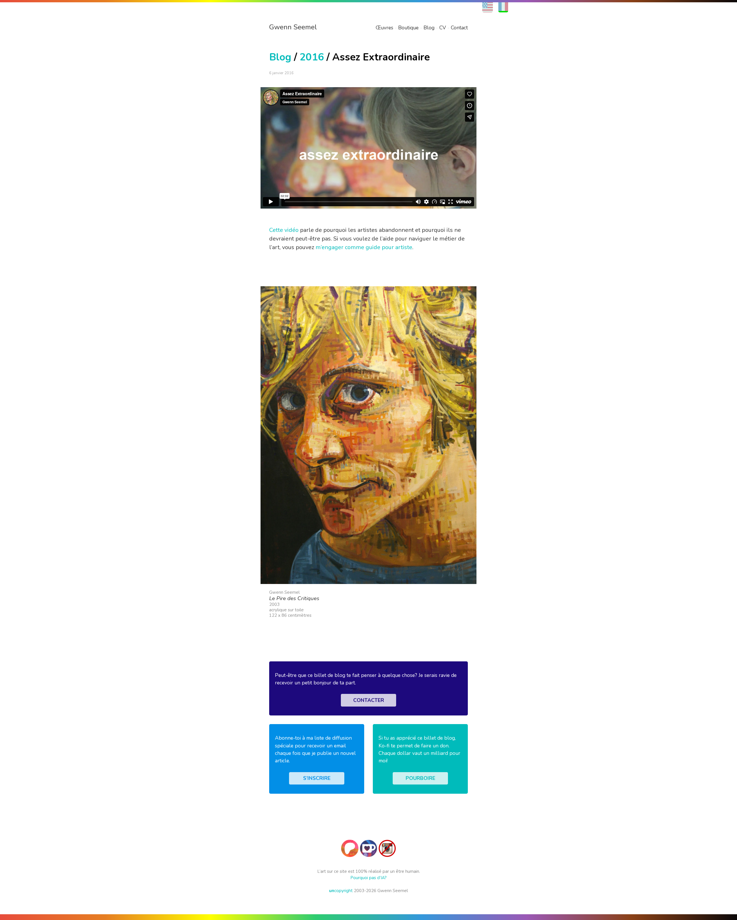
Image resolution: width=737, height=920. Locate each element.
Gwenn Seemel (293, 27)
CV (442, 27)
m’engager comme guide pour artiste (364, 247)
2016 (312, 57)
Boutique (408, 27)
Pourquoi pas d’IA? (368, 878)
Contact (459, 27)
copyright (341, 891)
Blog (428, 27)
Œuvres (384, 27)
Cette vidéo (284, 230)
